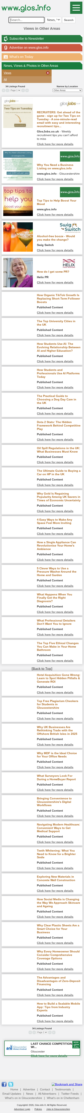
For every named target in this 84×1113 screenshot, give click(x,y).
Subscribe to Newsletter (26, 38)
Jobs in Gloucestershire (58, 1109)
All (5, 79)
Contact (45, 1089)
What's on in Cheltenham (63, 1098)
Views (7, 72)
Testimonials (63, 1089)
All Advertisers (47, 1093)
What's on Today (19, 56)
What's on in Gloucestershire (23, 1098)
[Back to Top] (42, 668)
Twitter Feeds (70, 1093)
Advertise (29, 1089)
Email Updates (11, 1093)
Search (69, 20)
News (29, 1093)
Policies (38, 1109)
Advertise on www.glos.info (29, 47)
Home (14, 1089)
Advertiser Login (22, 1109)
